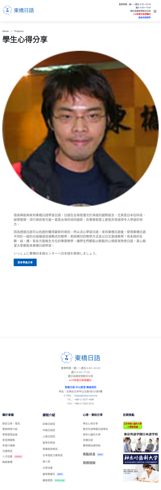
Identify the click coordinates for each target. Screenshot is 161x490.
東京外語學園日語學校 (95, 428)
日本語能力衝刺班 (53, 455)
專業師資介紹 (9, 428)
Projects (19, 30)
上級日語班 (49, 436)
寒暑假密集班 (50, 448)
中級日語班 (49, 430)
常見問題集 (8, 439)
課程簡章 (48, 480)
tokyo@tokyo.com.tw (85, 395)
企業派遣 (48, 467)
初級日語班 (49, 423)
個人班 (46, 461)
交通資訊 (7, 450)
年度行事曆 (8, 445)
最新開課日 (49, 473)
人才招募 (7, 456)
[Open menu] (155, 11)
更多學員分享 (25, 262)
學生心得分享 (90, 423)
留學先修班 (49, 442)
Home (5, 30)
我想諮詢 (89, 463)
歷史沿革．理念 (11, 423)
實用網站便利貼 (91, 445)
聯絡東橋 (7, 461)
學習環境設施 (9, 434)
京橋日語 (88, 439)
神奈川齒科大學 (91, 434)
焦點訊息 (89, 454)
